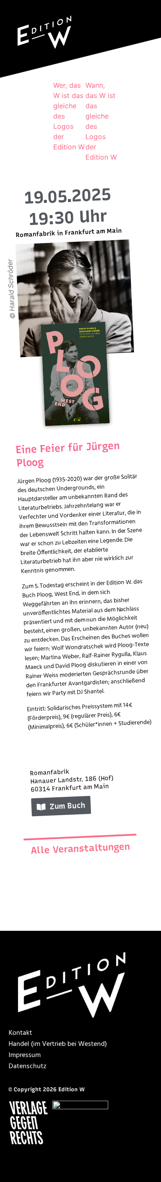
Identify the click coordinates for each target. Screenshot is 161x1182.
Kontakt (20, 1033)
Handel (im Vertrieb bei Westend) (58, 1044)
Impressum (25, 1055)
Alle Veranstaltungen (80, 848)
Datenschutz (27, 1066)
